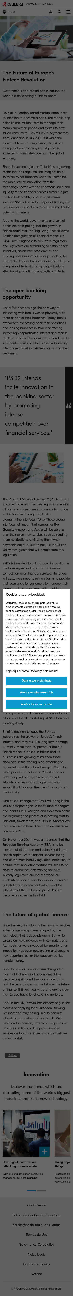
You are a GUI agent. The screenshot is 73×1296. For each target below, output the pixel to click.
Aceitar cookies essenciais (36, 692)
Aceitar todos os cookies (36, 704)
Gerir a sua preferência (36, 680)
